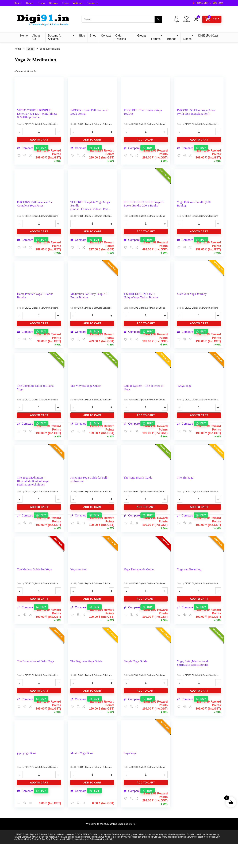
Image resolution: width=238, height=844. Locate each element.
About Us (36, 37)
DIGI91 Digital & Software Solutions (41, 124)
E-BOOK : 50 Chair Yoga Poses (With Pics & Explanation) (196, 112)
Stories (187, 38)
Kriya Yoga (184, 385)
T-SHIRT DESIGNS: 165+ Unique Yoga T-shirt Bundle (141, 295)
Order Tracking (120, 37)
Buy (43, 790)
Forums (41, 3)
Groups (29, 3)
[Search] (158, 19)
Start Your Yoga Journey (192, 294)
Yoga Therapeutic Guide (139, 569)
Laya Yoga (130, 753)
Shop (93, 35)
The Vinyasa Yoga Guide (85, 385)
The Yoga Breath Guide (138, 477)
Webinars (77, 3)
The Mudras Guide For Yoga (34, 569)
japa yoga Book (26, 753)
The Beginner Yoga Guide (86, 661)
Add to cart (39, 139)
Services (53, 3)
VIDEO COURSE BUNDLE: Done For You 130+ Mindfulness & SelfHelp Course (37, 114)
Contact (106, 35)
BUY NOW (218, 3)
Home (24, 35)
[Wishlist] (186, 18)
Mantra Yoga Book (81, 753)
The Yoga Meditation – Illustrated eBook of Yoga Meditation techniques (33, 481)
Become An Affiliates (55, 37)
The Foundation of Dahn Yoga (35, 661)
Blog (16, 3)
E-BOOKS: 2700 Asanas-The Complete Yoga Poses (35, 203)
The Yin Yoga (185, 477)
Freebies (91, 3)
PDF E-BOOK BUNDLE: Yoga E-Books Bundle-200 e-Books (144, 203)
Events (65, 3)
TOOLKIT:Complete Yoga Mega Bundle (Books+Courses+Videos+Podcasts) (90, 207)
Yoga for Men (78, 569)
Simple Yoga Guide (135, 661)
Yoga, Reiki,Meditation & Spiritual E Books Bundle (193, 663)
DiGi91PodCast (208, 35)
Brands (171, 38)
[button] (25, 791)
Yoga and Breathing (189, 569)
